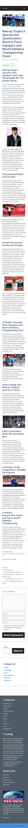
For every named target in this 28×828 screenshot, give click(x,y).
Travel (5, 726)
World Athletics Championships (13, 94)
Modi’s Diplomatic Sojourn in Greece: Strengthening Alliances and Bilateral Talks (12, 574)
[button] (24, 8)
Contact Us (6, 777)
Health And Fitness (8, 711)
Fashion (5, 709)
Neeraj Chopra (12, 86)
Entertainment (8, 675)
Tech (4, 721)
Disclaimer (6, 785)
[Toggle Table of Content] (12, 65)
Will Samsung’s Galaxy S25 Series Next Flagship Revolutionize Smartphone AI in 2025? (13, 757)
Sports (6, 567)
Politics (6, 668)
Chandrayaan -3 (7, 703)
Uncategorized (7, 729)
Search (6, 647)
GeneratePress (23, 825)
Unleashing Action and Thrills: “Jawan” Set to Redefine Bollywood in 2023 (13, 581)
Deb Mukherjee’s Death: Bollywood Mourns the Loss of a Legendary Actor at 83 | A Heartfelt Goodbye (13, 740)
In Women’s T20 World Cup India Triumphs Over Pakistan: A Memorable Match (12, 764)
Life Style (5, 714)
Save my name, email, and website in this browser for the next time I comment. (15, 627)
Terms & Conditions (9, 782)
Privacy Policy (7, 780)
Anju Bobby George (16, 542)
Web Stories (7, 680)
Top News (6, 724)
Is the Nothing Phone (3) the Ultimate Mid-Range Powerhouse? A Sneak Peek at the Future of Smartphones (14, 747)
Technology (7, 670)
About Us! (6, 775)
